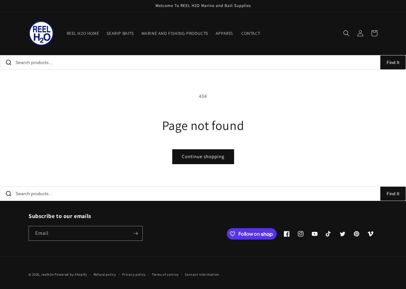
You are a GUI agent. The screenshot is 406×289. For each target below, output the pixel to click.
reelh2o (48, 274)
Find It (393, 62)
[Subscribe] (135, 233)
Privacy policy (134, 274)
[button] (346, 33)
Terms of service (165, 274)
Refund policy (105, 274)
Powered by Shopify (71, 274)
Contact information (202, 274)
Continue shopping (203, 156)
